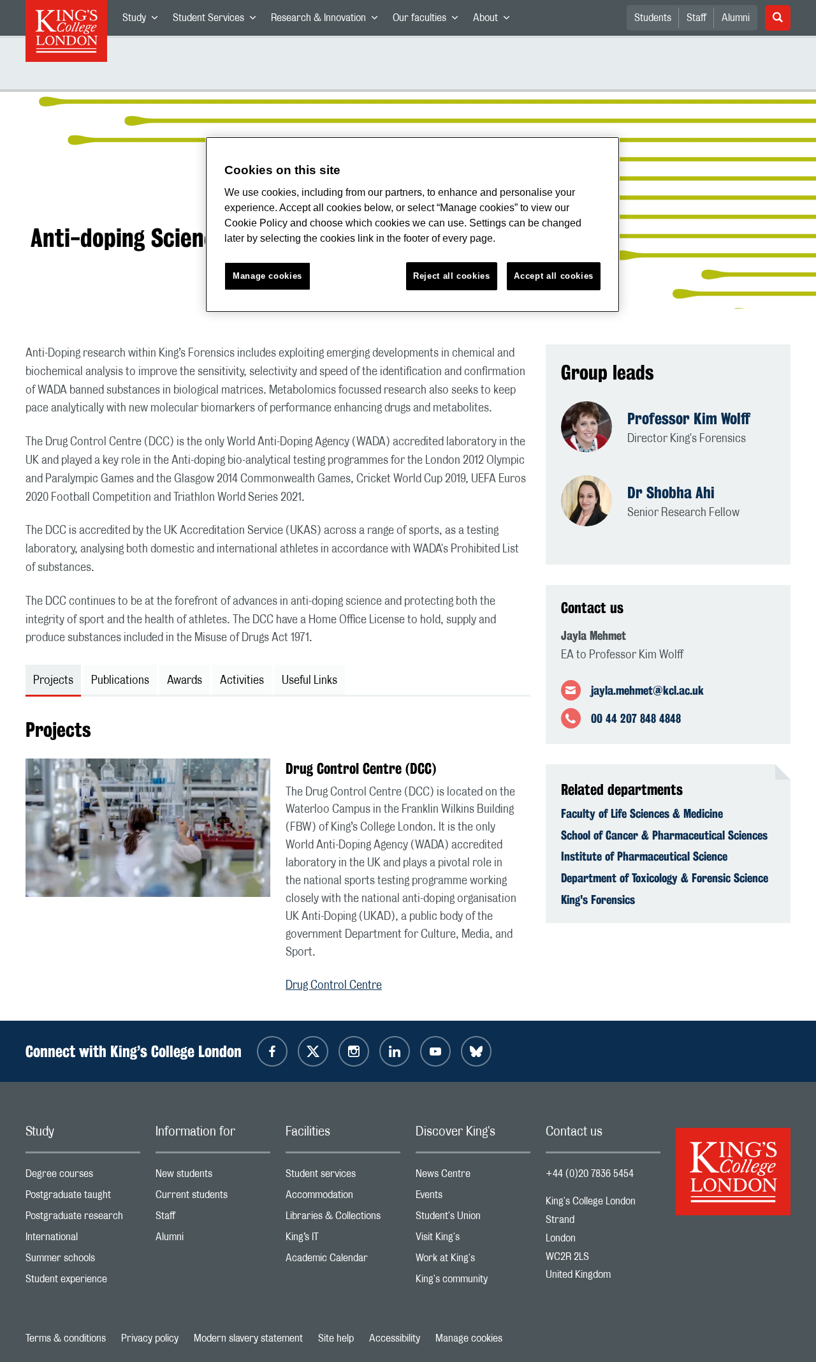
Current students (213, 1198)
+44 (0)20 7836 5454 (590, 1174)
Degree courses (83, 1177)
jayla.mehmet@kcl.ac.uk (647, 690)
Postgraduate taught (83, 1198)
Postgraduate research (83, 1219)
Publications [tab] (120, 680)
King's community (473, 1282)
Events (473, 1198)
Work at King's (473, 1261)
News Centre (473, 1177)
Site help (336, 1338)
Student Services (218, 20)
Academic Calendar (343, 1261)
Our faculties (429, 20)
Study (143, 20)
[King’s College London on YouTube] (435, 1051)
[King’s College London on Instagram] (354, 1051)
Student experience (83, 1282)
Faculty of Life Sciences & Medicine (642, 813)
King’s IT (343, 1240)
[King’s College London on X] (313, 1051)
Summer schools (83, 1261)
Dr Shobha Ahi (671, 492)
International (83, 1240)
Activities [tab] (242, 680)
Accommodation (343, 1198)
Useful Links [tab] (309, 680)
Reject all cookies (451, 276)
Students (652, 18)
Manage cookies (468, 1338)
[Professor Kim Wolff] (594, 428)
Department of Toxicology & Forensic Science (664, 878)
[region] (412, 225)
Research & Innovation (328, 20)
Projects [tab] (53, 680)
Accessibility (394, 1338)
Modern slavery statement (248, 1338)
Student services (343, 1177)
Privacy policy (149, 1338)
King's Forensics (598, 899)
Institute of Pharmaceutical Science (644, 856)
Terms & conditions (66, 1338)
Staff (696, 18)
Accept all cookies (554, 276)
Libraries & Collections (343, 1219)
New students (213, 1177)
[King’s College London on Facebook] (272, 1051)
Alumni (736, 18)
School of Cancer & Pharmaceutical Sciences (664, 835)
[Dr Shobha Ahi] (594, 502)
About (495, 20)
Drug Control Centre (334, 985)
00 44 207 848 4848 (636, 718)
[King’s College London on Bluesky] (476, 1051)
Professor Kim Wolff (688, 418)
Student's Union (473, 1219)
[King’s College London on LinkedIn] (394, 1051)
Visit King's (473, 1240)
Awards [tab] (184, 680)
